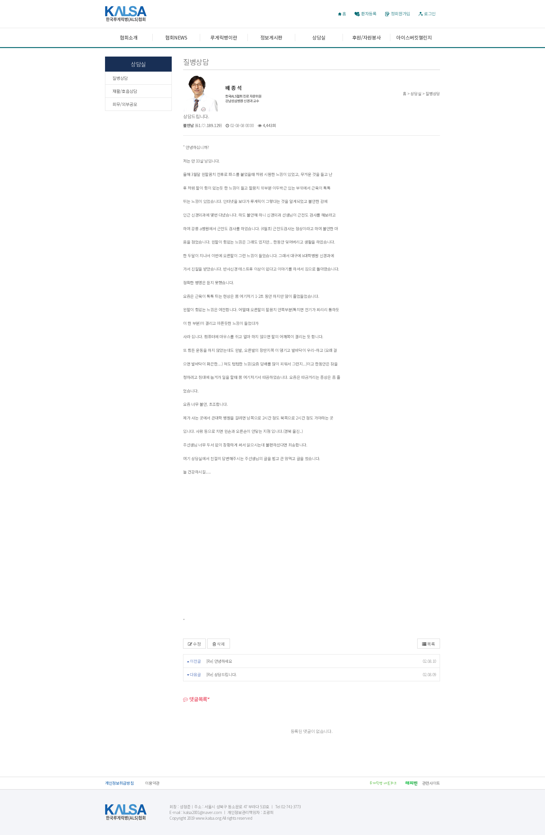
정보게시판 (271, 37)
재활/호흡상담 (124, 91)
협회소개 (129, 37)
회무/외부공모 (124, 104)
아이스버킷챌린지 (414, 37)
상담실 (319, 37)
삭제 (220, 644)
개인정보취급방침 (119, 783)
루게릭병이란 (223, 37)
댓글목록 (197, 699)
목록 (430, 644)
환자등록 (369, 13)
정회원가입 (400, 13)
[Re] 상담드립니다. (221, 674)
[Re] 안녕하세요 (219, 661)
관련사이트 (431, 783)
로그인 (430, 13)
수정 (196, 644)
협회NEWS (176, 37)
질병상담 (120, 78)
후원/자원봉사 (366, 37)
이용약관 (152, 783)
